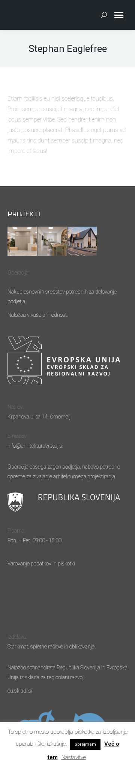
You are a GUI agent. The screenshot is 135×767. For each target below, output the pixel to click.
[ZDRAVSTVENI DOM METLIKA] (53, 242)
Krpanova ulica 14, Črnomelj (39, 417)
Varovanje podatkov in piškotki (41, 564)
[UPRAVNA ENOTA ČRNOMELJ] (23, 242)
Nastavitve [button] (74, 757)
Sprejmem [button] (85, 744)
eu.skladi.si (20, 691)
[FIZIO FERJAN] (83, 242)
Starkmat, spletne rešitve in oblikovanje (51, 647)
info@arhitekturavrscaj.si (35, 446)
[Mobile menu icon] (118, 15)
